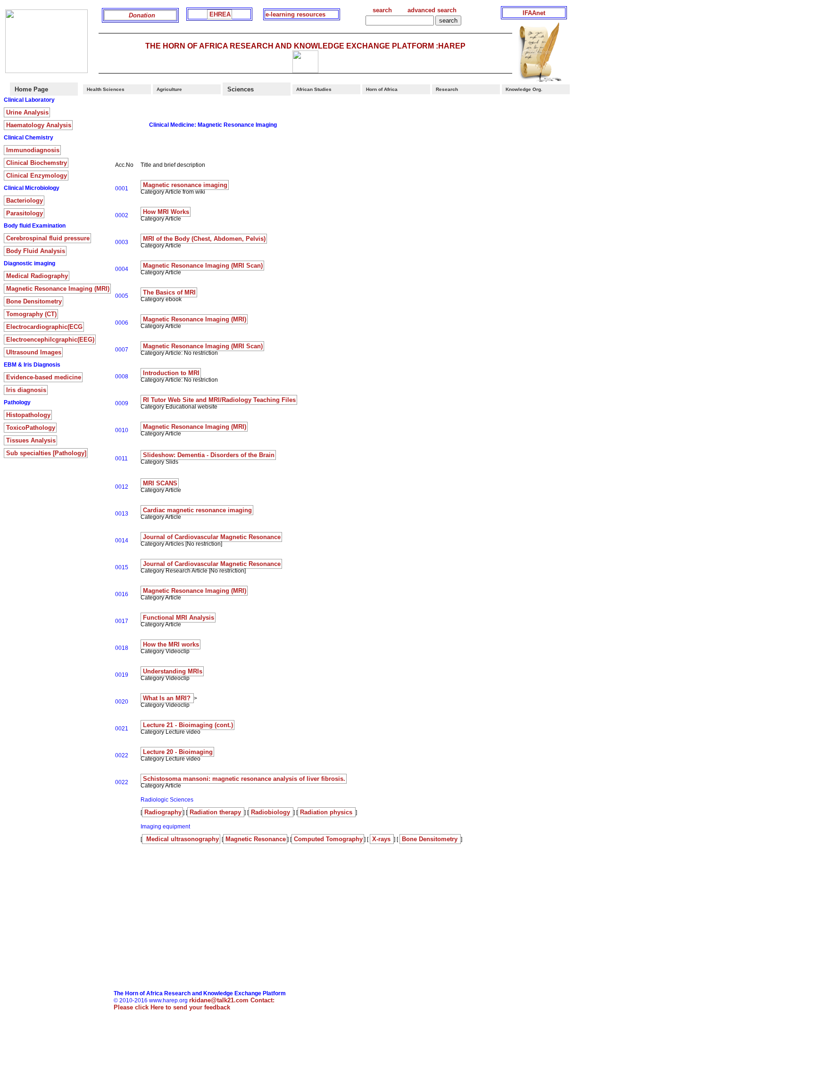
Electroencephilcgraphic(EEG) (50, 339)
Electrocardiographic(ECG (44, 326)
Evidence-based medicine (43, 377)
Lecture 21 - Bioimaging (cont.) (188, 725)
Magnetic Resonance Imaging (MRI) (194, 319)
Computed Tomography (328, 839)
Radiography (163, 812)
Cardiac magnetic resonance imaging (197, 510)
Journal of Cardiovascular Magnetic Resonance (212, 537)
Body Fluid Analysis (35, 250)
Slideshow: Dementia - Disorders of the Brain (208, 455)
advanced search (432, 10)
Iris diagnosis (26, 389)
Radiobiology (271, 812)
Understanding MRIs (172, 671)
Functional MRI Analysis (178, 617)
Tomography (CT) (31, 314)
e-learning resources (295, 14)
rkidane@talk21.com (231, 1000)
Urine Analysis (27, 112)
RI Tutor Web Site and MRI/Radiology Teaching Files (219, 399)
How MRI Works (166, 211)
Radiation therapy (216, 812)
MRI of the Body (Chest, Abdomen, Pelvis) (204, 238)
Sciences (240, 89)
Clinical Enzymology (36, 175)
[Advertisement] (286, 924)
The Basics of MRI (169, 292)
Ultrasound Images (33, 352)
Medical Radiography (37, 275)
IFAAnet (534, 12)
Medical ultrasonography (181, 839)
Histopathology (28, 414)
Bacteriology (24, 200)
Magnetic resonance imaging (185, 184)
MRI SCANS (160, 483)
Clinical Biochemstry (36, 162)
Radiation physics (327, 812)
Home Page (31, 89)
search (382, 10)
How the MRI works (171, 644)
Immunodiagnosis (32, 150)
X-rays (382, 839)
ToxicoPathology (30, 427)
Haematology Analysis (38, 125)
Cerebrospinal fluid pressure (48, 238)
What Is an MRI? (167, 698)
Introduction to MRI (171, 373)
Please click (172, 1007)
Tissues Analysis (31, 440)
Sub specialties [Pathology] (46, 453)
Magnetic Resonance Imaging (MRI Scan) (203, 265)
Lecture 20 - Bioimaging (178, 751)
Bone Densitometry (430, 839)
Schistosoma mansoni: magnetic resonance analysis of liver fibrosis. (244, 778)
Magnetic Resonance (255, 839)
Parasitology (24, 213)
